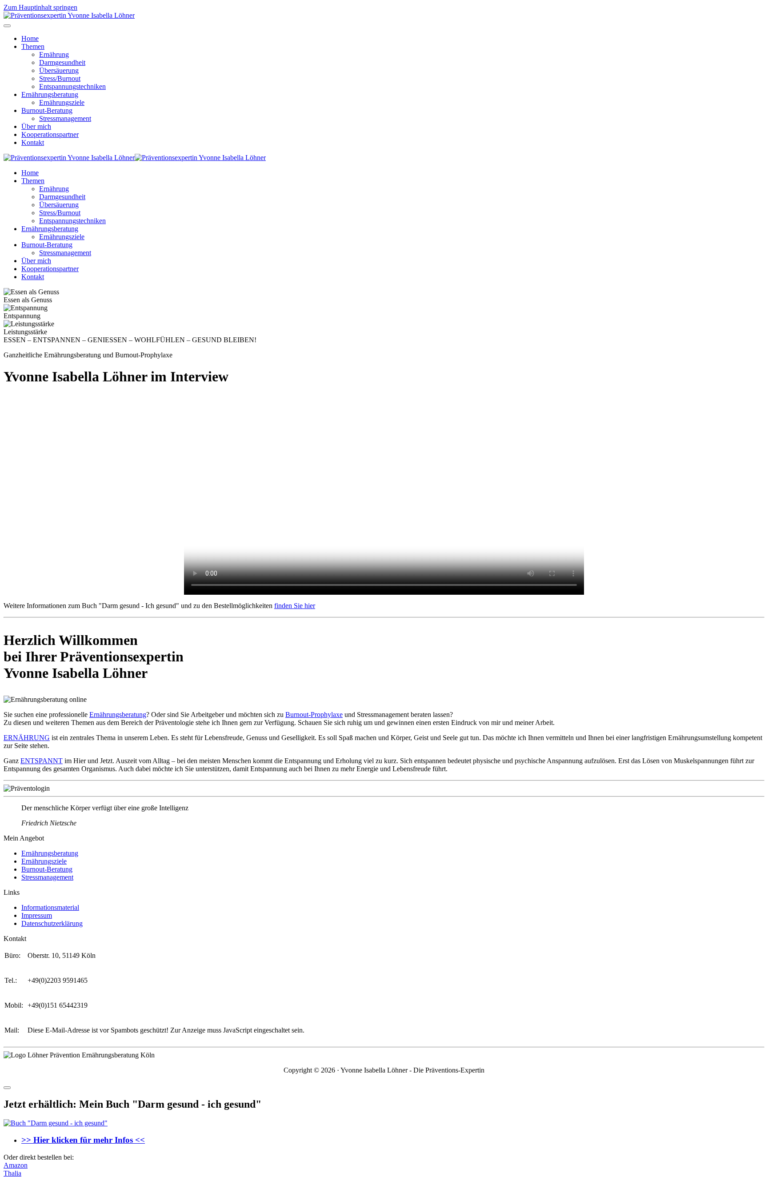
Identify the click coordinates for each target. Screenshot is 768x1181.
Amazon (16, 1165)
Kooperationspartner (50, 134)
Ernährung (54, 54)
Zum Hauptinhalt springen (40, 7)
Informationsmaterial (50, 907)
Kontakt (32, 142)
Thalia (12, 1173)
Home (30, 38)
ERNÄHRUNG (27, 737)
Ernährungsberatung (49, 94)
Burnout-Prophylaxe (314, 714)
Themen (32, 46)
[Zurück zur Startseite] (69, 15)
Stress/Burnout (59, 78)
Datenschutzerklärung (52, 923)
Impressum (36, 915)
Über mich (36, 126)
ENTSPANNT (41, 761)
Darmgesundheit (62, 62)
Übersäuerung (59, 70)
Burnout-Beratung (46, 110)
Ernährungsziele (61, 102)
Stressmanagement (65, 118)
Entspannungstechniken (72, 86)
